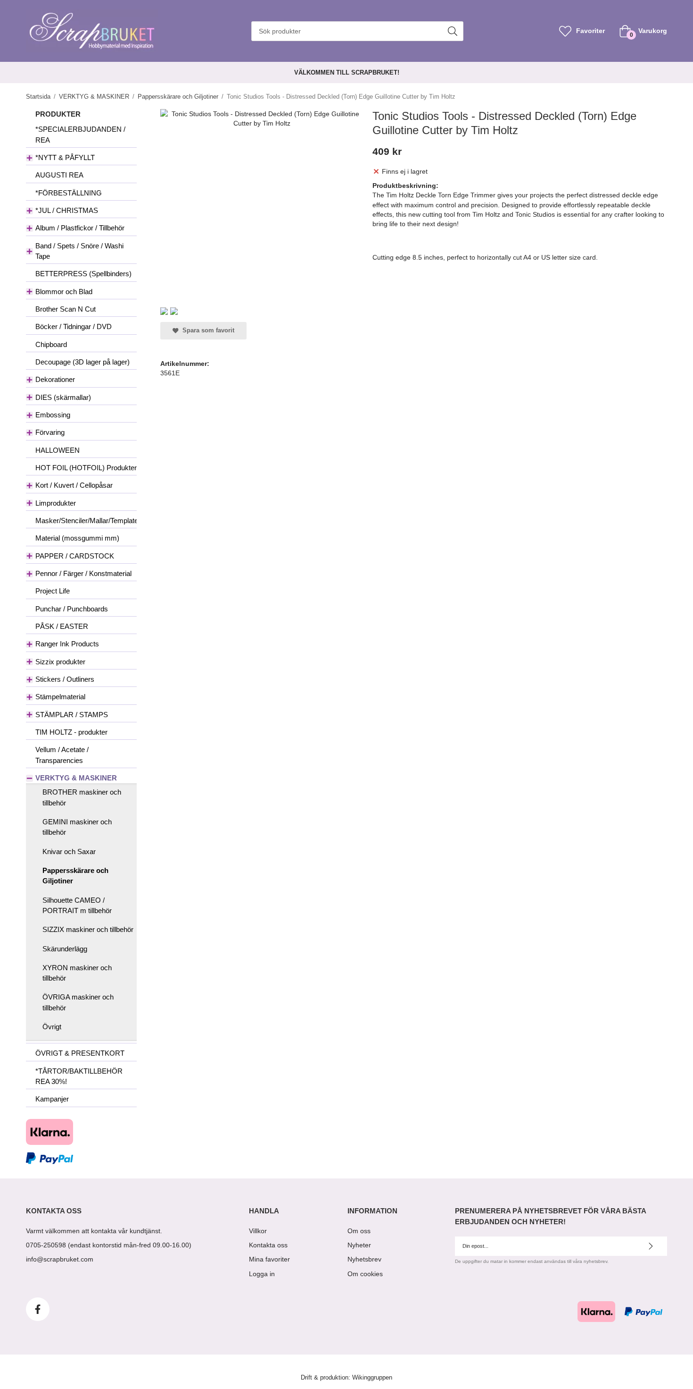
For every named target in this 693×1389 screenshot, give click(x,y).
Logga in (262, 1274)
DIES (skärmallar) (63, 397)
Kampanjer (52, 1099)
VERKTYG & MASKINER (76, 778)
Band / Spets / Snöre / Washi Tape (79, 251)
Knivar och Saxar (69, 851)
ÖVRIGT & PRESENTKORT (79, 1053)
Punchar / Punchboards (71, 609)
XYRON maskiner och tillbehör (77, 973)
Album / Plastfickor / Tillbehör (79, 228)
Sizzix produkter (60, 662)
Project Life (52, 591)
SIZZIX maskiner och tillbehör (87, 929)
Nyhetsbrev (364, 1259)
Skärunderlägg (64, 949)
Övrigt (51, 1027)
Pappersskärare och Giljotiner (75, 875)
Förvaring (50, 432)
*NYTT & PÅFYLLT (65, 157)
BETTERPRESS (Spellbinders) (83, 274)
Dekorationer (55, 379)
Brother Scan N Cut (65, 309)
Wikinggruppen (372, 1377)
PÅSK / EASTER (61, 626)
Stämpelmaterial (60, 697)
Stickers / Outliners (64, 679)
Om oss (359, 1231)
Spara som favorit (206, 330)
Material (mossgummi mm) (77, 538)
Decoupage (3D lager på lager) (82, 362)
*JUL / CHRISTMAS (66, 210)
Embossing (52, 415)
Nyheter (359, 1245)
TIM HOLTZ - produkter (71, 732)
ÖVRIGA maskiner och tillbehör (78, 1002)
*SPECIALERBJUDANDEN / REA (80, 134)
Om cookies (365, 1274)
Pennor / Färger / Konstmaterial (83, 573)
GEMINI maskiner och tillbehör (77, 827)
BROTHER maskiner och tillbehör (81, 797)
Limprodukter (55, 503)
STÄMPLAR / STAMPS (71, 715)
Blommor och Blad (63, 292)
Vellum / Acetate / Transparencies (62, 754)
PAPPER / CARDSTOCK (74, 556)
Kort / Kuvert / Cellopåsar (74, 485)
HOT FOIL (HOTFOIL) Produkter (86, 468)
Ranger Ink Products (67, 644)
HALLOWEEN (57, 450)
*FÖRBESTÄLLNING (68, 193)
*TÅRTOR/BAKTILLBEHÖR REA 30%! (79, 1076)
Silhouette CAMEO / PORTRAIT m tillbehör (77, 905)
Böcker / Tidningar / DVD (73, 326)
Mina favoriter (269, 1259)
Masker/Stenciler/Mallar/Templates (86, 521)
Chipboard (51, 344)
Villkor (258, 1231)
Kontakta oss (268, 1245)
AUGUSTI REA (59, 175)
